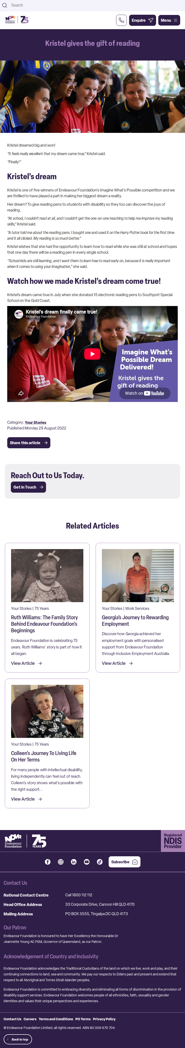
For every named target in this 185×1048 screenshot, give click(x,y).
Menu (166, 20)
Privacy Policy (104, 1019)
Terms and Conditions (56, 1019)
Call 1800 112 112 (78, 895)
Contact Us (12, 1019)
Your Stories (35, 422)
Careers (30, 1019)
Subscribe (120, 861)
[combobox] (96, 5)
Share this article (25, 442)
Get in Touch (24, 487)
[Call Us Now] (121, 20)
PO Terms (83, 1019)
